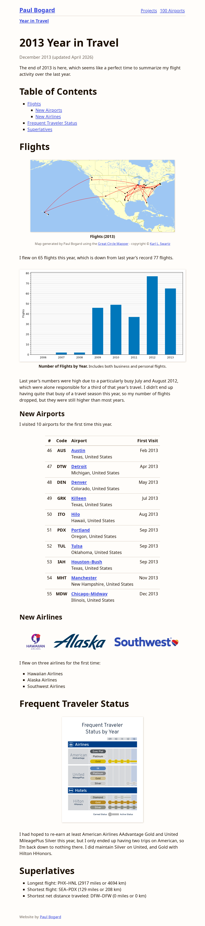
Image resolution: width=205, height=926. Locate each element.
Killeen (78, 498)
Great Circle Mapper (113, 243)
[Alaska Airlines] (79, 640)
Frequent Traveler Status (52, 123)
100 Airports (172, 10)
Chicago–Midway (89, 594)
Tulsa (76, 546)
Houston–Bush (86, 562)
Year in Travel (34, 21)
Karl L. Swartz (160, 243)
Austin (78, 450)
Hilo (75, 514)
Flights (34, 104)
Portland (80, 530)
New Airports (48, 110)
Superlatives (39, 129)
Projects (149, 10)
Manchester (84, 578)
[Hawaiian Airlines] (35, 640)
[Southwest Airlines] (146, 640)
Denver (79, 482)
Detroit (79, 466)
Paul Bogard (37, 10)
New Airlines (48, 116)
